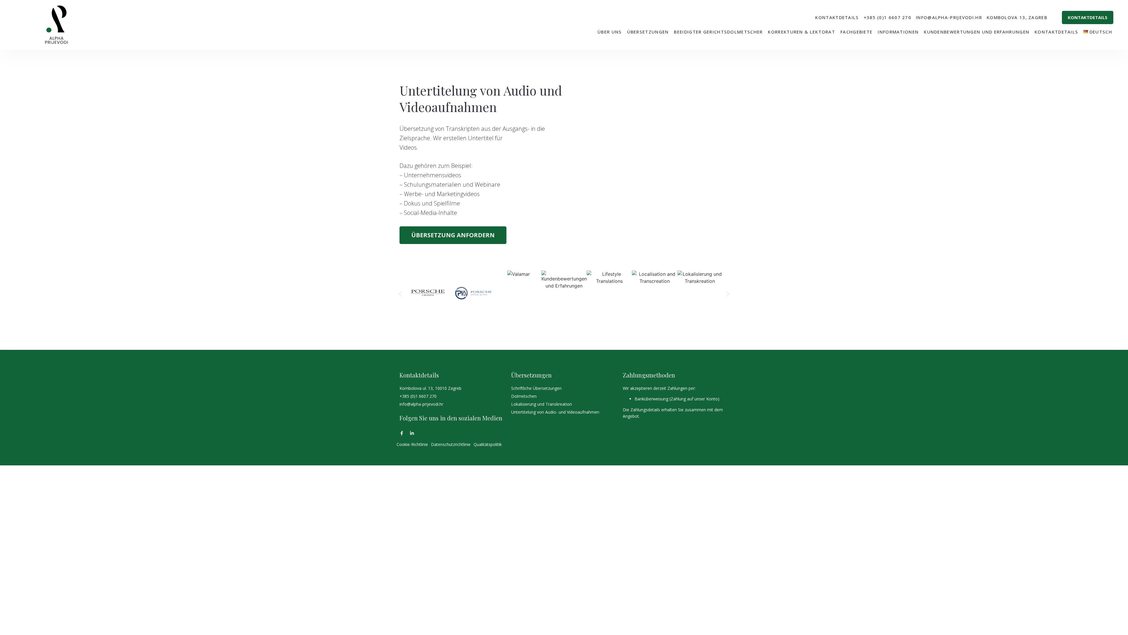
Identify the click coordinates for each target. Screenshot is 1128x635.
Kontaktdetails (1056, 32)
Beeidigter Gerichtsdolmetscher (718, 32)
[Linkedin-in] (412, 433)
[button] (400, 294)
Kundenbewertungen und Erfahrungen (976, 32)
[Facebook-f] (402, 433)
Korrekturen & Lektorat (801, 32)
